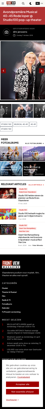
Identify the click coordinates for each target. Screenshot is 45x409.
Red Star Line (24, 231)
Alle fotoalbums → (34, 143)
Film (3, 296)
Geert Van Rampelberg (27, 228)
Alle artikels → (36, 185)
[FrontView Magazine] (11, 264)
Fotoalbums (7, 304)
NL (38, 3)
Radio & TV (6, 300)
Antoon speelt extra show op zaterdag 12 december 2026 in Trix (24, 344)
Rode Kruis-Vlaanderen (27, 192)
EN (42, 3)
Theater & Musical (9, 292)
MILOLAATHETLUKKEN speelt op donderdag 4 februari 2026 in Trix (21, 325)
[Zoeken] (23, 3)
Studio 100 (23, 189)
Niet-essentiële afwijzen (22, 391)
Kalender (6, 308)
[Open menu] (2, 3)
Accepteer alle (22, 384)
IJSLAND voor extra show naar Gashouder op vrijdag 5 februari (24, 350)
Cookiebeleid (23, 377)
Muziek (5, 288)
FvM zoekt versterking (11, 312)
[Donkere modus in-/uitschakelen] (31, 3)
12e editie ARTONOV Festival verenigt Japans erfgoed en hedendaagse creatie (23, 331)
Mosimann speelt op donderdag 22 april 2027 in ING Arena (23, 338)
